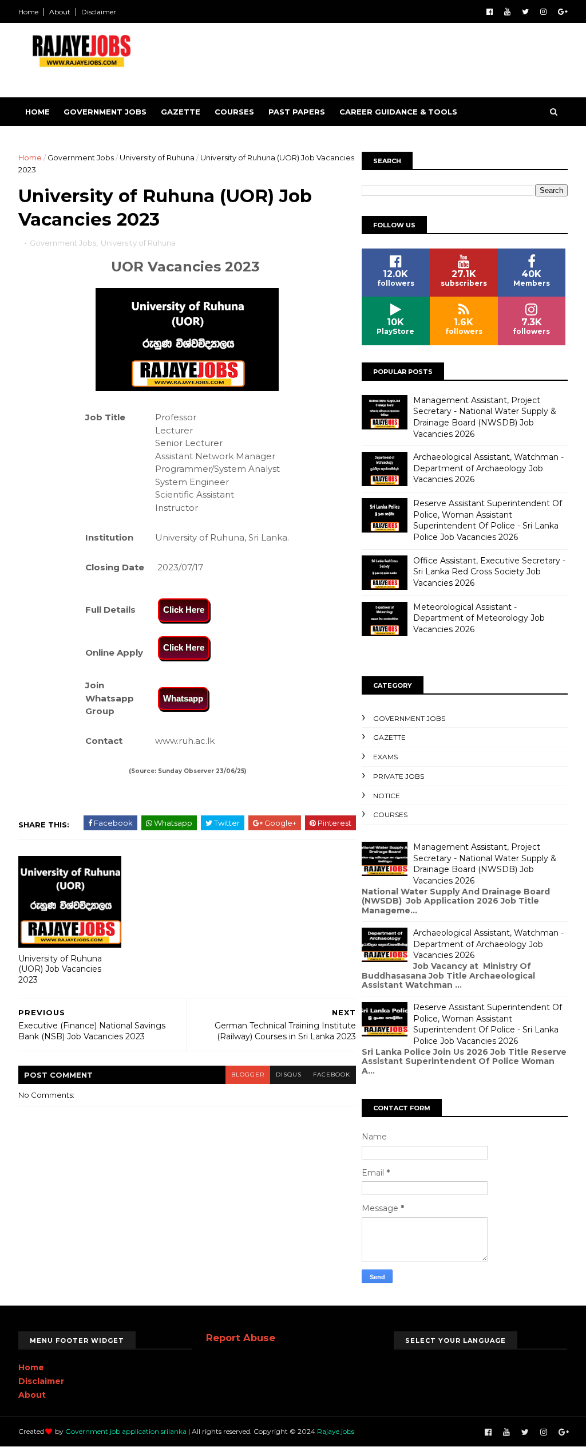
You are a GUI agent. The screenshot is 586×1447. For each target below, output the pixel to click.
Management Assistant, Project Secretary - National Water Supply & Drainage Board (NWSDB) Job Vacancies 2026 (484, 417)
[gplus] (563, 11)
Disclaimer (98, 11)
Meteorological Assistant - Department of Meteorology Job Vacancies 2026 (479, 618)
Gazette (180, 111)
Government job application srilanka (126, 1431)
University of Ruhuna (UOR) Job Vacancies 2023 (60, 969)
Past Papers (296, 111)
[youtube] (507, 11)
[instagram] (543, 11)
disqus (289, 1074)
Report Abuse (240, 1337)
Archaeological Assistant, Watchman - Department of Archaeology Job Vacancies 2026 (488, 468)
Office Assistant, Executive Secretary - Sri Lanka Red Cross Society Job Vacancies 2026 (489, 571)
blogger (247, 1074)
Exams (385, 756)
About (59, 11)
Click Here (183, 609)
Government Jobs (105, 111)
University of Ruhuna (157, 157)
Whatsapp (183, 698)
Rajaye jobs (335, 1431)
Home (28, 11)
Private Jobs (398, 776)
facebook (331, 1074)
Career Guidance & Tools (398, 111)
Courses (234, 111)
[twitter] (525, 11)
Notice (386, 795)
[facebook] (489, 11)
